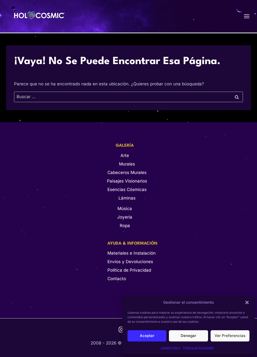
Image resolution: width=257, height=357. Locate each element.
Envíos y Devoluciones (130, 261)
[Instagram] (121, 329)
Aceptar (147, 335)
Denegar (188, 335)
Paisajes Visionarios (127, 181)
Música (124, 208)
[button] (246, 302)
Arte (124, 155)
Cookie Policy (170, 347)
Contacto (116, 278)
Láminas (127, 198)
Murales (127, 163)
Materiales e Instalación (131, 253)
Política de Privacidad (198, 347)
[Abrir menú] (249, 16)
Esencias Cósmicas (127, 189)
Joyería (124, 217)
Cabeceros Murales (127, 172)
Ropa (125, 225)
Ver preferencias (230, 335)
